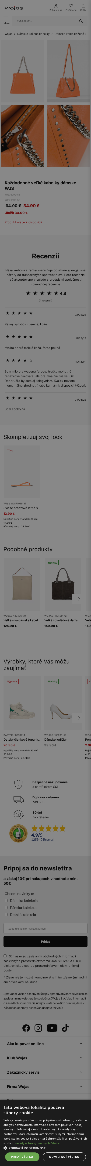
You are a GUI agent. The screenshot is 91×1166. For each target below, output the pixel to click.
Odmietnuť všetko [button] (64, 1157)
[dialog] (45, 583)
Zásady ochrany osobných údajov (37, 1143)
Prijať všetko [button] (22, 1157)
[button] (46, 1148)
